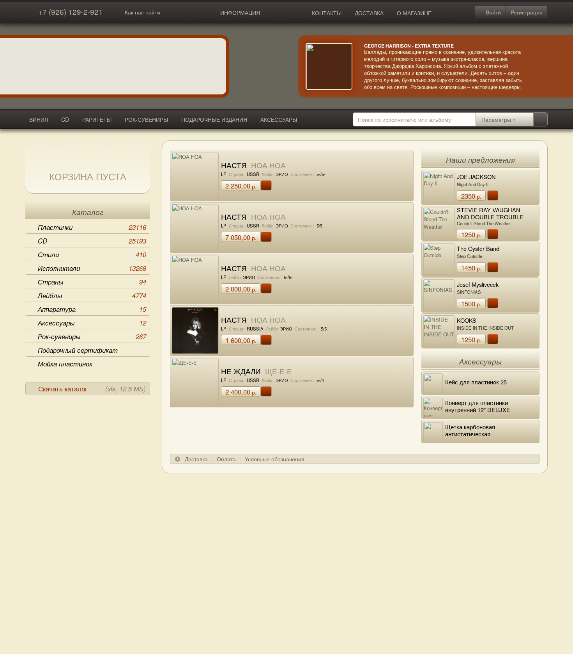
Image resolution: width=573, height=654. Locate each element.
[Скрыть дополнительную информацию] (553, 66)
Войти (492, 12)
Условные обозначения (274, 459)
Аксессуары (92, 322)
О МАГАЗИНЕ (414, 13)
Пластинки (92, 227)
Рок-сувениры (92, 336)
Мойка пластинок (65, 363)
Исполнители (92, 268)
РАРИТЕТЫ (96, 119)
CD (65, 119)
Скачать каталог (92, 388)
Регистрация (527, 12)
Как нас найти (142, 12)
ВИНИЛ (38, 119)
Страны (92, 281)
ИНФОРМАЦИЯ (240, 12)
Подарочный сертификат (78, 350)
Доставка (196, 459)
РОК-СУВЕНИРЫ (146, 119)
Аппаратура (92, 309)
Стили (92, 254)
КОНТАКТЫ (326, 13)
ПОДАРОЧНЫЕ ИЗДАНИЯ (214, 119)
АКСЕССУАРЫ (278, 119)
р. (240, 185)
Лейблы (92, 295)
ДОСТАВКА (369, 13)
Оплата (226, 459)
